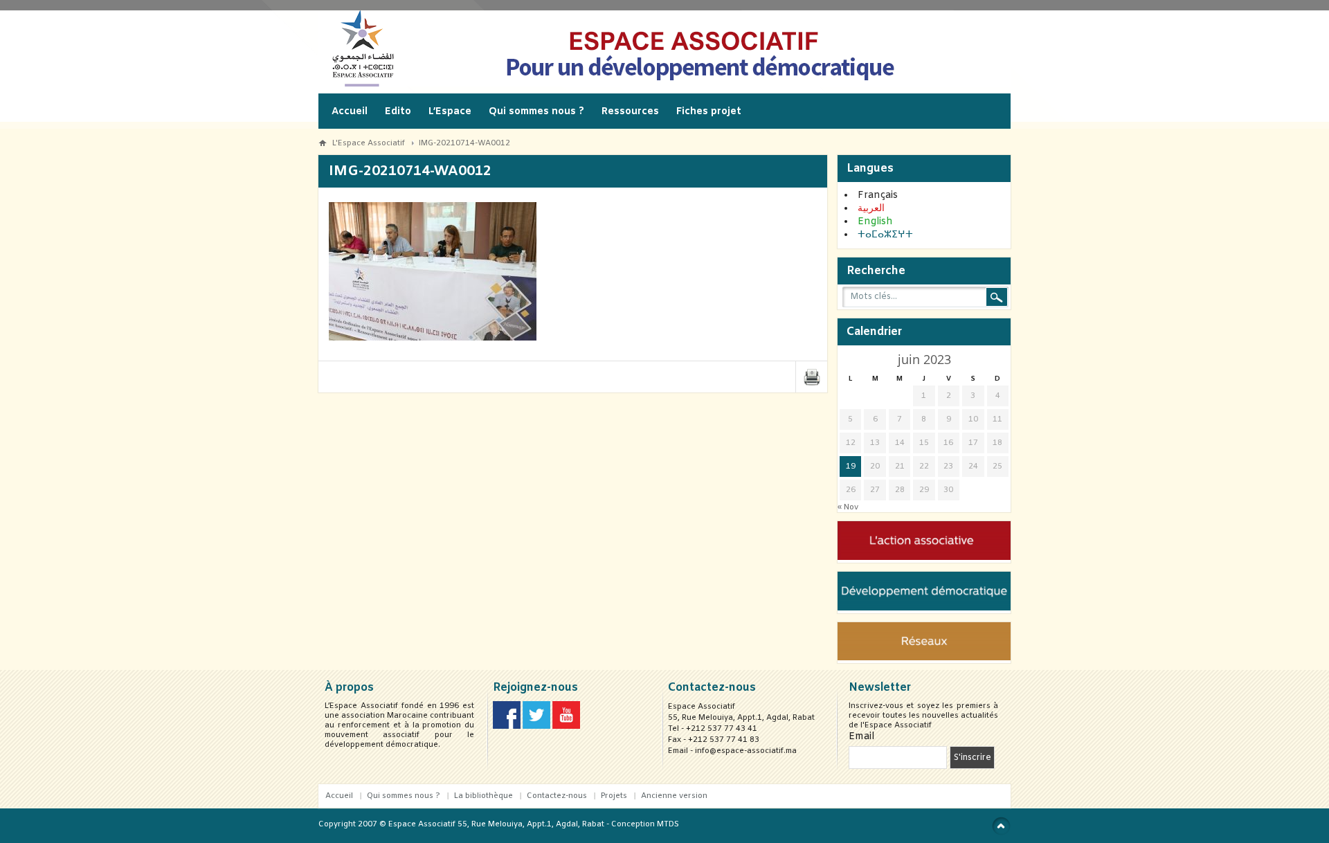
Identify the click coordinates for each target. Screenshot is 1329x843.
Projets (614, 796)
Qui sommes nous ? (536, 111)
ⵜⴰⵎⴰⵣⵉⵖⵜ (885, 235)
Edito (398, 111)
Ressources (630, 111)
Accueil (350, 111)
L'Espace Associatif (368, 143)
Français (878, 195)
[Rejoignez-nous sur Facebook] (507, 727)
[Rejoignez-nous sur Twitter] (536, 727)
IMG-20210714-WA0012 (464, 143)
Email (861, 736)
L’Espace (449, 111)
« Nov (848, 507)
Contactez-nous (557, 796)
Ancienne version (674, 796)
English (875, 221)
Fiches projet (708, 111)
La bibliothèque (483, 796)
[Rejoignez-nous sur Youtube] (566, 727)
